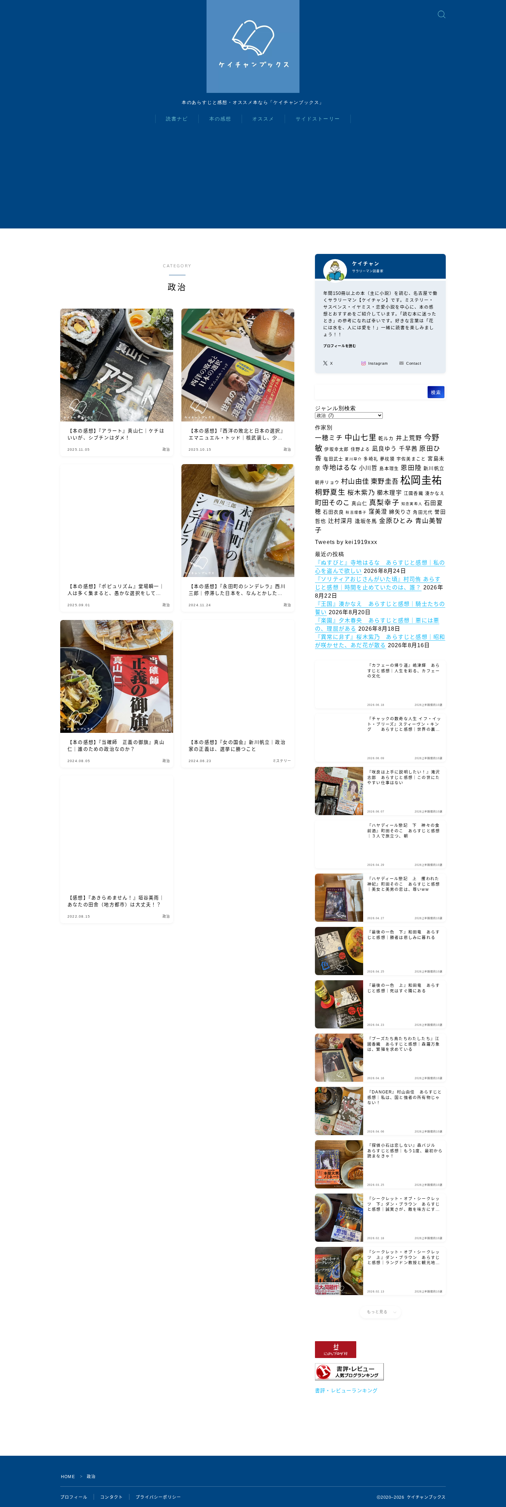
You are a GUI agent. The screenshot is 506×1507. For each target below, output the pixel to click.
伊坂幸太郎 (336, 449)
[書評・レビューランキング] (380, 1371)
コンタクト (111, 1497)
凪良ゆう (384, 449)
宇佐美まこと (411, 459)
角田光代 (423, 512)
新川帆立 (433, 468)
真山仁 (359, 503)
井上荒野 (409, 438)
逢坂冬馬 (366, 521)
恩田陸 (411, 467)
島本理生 (389, 468)
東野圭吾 (385, 481)
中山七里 (361, 437)
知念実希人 (411, 504)
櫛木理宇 (389, 493)
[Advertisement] (253, 180)
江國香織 (413, 493)
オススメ (263, 119)
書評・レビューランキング (346, 1390)
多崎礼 (370, 459)
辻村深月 (340, 521)
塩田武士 (333, 459)
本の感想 (220, 119)
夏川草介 (353, 459)
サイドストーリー (318, 119)
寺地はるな (339, 467)
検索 (436, 392)
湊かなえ (435, 493)
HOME (68, 1476)
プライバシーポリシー (158, 1497)
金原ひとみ (396, 520)
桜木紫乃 (361, 492)
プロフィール (73, 1497)
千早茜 (408, 449)
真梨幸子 (384, 502)
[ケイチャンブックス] (253, 46)
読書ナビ (177, 119)
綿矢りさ (400, 512)
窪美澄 (378, 512)
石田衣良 (333, 512)
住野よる (360, 449)
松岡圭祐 (421, 480)
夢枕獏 (387, 459)
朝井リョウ (327, 482)
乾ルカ (386, 438)
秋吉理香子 (356, 512)
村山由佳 (355, 481)
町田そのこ (332, 502)
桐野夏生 (330, 492)
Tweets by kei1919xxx (346, 542)
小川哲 (368, 468)
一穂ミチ (329, 437)
